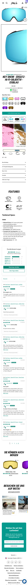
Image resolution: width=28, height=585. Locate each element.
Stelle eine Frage (5, 179)
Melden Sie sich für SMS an (14, 582)
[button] (10, 74)
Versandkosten (15, 91)
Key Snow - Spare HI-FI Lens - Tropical (14, 422)
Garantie (4, 175)
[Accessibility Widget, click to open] (27, 1)
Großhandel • (19, 570)
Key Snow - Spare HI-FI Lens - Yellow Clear (15, 303)
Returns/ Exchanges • (18, 565)
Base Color (4, 171)
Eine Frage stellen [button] (14, 270)
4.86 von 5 (18, 252)
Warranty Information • (9, 568)
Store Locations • (20, 568)
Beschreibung (5, 162)
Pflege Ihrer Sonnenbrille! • (11, 580)
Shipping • (20, 580)
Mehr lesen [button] (5, 349)
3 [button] (14, 443)
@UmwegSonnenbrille (14, 492)
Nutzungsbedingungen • (14, 575)
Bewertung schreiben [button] (14, 267)
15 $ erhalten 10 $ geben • (14, 577)
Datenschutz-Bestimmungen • (14, 573)
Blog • (7, 570)
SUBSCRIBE (14, 546)
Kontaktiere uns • (8, 565)
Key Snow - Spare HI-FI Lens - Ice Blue (14, 284)
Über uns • (12, 570)
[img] (6, 286)
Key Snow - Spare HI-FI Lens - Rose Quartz (15, 320)
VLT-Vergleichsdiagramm (7, 166)
